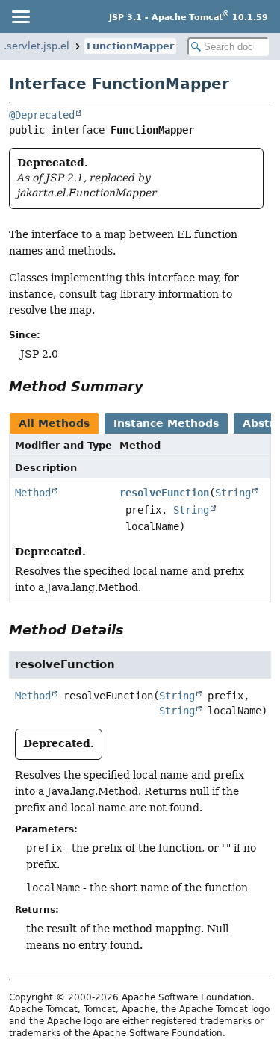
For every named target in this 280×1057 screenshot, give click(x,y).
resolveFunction (164, 493)
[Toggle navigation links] (20, 16)
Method (33, 493)
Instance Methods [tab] (166, 423)
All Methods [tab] (54, 423)
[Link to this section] (154, 386)
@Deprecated (42, 115)
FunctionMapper (130, 46)
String (233, 493)
